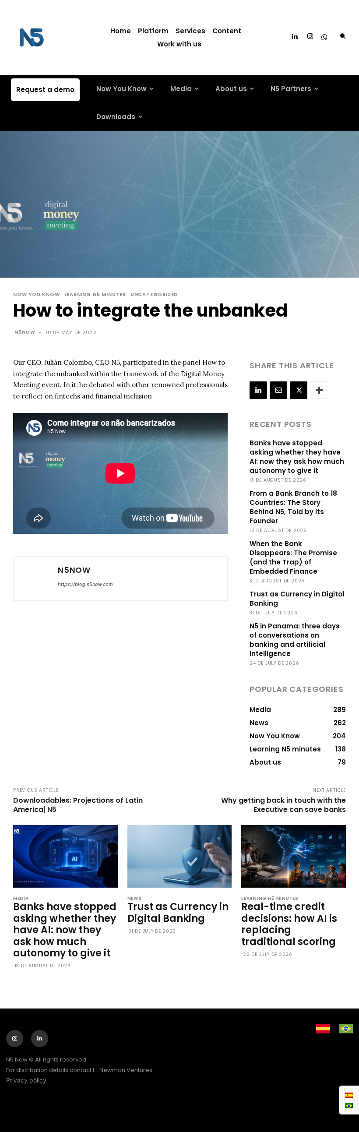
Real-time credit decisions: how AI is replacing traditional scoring (289, 924)
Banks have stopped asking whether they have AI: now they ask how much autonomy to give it (297, 456)
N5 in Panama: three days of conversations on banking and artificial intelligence (295, 639)
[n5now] (34, 578)
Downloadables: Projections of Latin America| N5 (78, 805)
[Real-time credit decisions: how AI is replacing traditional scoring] (293, 856)
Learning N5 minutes (95, 294)
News (134, 898)
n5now (24, 331)
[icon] (324, 38)
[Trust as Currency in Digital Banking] (179, 856)
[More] (319, 390)
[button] (342, 36)
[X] (298, 390)
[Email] (278, 390)
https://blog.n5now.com (85, 584)
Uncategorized (154, 294)
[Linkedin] (294, 36)
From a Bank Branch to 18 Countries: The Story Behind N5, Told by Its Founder (293, 507)
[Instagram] (310, 36)
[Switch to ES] (349, 1095)
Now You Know (36, 294)
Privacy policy (26, 1080)
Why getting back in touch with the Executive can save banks (283, 805)
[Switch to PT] (349, 1105)
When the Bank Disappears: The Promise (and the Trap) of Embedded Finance (293, 557)
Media (21, 898)
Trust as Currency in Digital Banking (178, 912)
